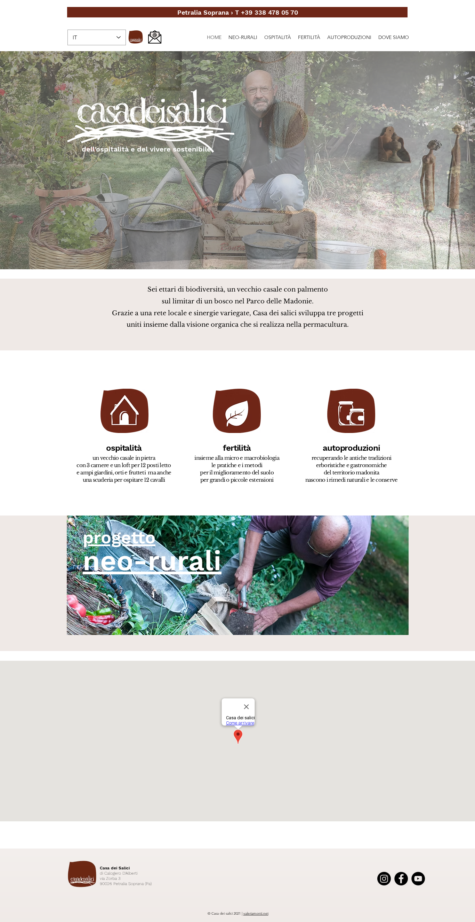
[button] (237, 160)
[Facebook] (401, 878)
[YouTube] (418, 878)
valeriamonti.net (255, 913)
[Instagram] (384, 878)
